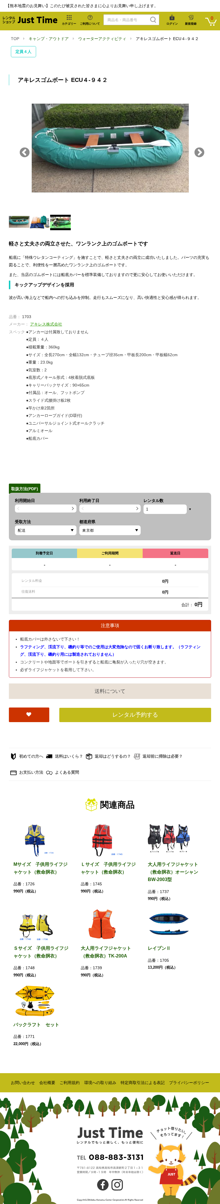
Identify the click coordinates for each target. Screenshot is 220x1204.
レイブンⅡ (159, 948)
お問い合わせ (23, 1082)
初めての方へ (30, 756)
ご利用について (90, 23)
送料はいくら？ (68, 756)
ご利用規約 (70, 1082)
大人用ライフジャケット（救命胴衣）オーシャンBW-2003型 (173, 872)
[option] (110, 153)
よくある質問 (66, 772)
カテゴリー (69, 23)
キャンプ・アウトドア (49, 38)
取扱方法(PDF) (24, 488)
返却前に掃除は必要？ (162, 756)
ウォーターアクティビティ (102, 38)
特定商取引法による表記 (143, 1082)
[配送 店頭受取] (45, 530)
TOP (15, 38)
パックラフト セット (36, 1024)
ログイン (172, 23)
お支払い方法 (30, 772)
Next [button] (199, 153)
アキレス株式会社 (46, 324)
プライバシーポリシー (189, 1082)
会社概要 (47, 1082)
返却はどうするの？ (112, 756)
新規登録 (191, 23)
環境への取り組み (100, 1082)
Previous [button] (24, 153)
